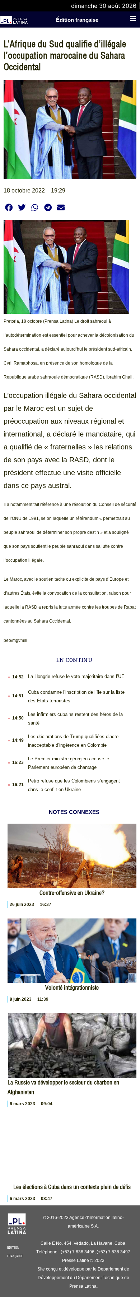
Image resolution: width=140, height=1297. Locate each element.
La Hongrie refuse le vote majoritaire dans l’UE (76, 676)
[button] (9, 207)
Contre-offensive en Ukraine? (71, 892)
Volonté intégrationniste (72, 987)
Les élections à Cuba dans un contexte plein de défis (72, 1186)
